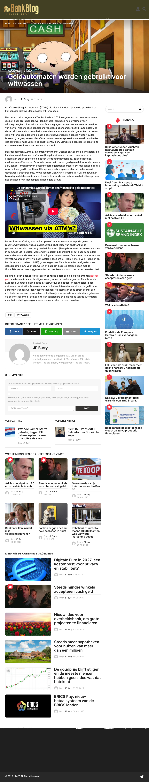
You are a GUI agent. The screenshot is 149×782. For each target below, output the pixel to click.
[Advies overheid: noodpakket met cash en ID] (124, 202)
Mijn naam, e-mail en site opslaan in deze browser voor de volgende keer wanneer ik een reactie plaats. (48, 399)
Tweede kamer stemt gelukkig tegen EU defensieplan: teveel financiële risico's (32, 433)
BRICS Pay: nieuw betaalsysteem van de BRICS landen (74, 700)
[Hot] (44, 460)
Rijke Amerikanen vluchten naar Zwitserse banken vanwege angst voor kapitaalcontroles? (122, 151)
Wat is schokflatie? (117, 305)
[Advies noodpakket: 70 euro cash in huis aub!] (19, 469)
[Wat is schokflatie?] (124, 292)
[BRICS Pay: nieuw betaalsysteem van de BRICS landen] (28, 706)
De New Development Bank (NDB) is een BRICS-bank (122, 399)
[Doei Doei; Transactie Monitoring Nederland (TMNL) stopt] (124, 170)
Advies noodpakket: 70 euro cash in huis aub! (19, 485)
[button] (138, 9)
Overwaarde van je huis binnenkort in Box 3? (86, 486)
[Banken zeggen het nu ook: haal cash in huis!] (53, 514)
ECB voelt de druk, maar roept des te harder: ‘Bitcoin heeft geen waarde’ (123, 367)
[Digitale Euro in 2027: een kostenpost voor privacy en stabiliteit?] (28, 569)
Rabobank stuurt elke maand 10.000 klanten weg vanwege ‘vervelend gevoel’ (86, 532)
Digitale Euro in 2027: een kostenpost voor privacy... (49, 761)
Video (28, 70)
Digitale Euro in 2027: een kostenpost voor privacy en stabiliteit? (77, 564)
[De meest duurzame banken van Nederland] (124, 232)
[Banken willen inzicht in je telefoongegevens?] (19, 514)
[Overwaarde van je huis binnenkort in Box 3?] (86, 469)
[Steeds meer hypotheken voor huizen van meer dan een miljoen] (28, 651)
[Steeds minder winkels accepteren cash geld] (53, 469)
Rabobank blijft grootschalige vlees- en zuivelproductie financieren (123, 430)
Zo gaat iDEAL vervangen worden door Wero (136, 761)
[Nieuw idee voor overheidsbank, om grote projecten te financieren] (28, 624)
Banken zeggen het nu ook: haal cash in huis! (53, 529)
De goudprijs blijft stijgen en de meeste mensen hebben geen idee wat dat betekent (77, 675)
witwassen (23, 315)
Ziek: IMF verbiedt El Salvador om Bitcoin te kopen (83, 432)
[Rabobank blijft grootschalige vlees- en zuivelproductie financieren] (124, 415)
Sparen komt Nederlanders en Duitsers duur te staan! (20, 761)
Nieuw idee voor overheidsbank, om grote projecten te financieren (76, 618)
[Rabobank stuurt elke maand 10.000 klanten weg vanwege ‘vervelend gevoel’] (86, 514)
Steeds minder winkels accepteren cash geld (53, 485)
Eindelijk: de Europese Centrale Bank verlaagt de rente (121, 335)
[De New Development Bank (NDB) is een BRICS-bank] (124, 385)
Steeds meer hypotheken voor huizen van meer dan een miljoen (76, 646)
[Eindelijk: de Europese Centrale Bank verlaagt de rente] (124, 319)
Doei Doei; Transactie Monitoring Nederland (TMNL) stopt (124, 185)
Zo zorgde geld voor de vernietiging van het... (77, 761)
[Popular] (10, 460)
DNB (10, 315)
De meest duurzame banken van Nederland (122, 247)
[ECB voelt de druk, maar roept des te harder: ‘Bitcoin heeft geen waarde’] (124, 352)
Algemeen (15, 70)
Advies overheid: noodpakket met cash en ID (123, 217)
